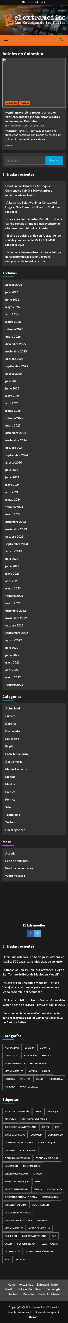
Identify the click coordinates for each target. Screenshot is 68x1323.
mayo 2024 (12, 484)
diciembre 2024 (15, 432)
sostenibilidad (26, 1243)
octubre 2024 (14, 447)
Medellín (42, 1220)
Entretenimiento (16, 754)
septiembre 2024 (16, 455)
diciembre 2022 (15, 610)
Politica (10, 799)
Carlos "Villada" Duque (18, 125)
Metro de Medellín (39, 1228)
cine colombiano (15, 1134)
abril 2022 (12, 669)
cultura (10, 1150)
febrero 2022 (14, 684)
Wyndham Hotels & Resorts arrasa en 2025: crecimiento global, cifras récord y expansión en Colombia (32, 117)
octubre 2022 (14, 625)
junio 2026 (12, 299)
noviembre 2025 (16, 351)
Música (10, 784)
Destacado (12, 731)
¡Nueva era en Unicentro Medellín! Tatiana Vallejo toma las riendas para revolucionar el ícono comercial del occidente (33, 223)
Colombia (36, 1134)
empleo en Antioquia (17, 1181)
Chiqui (45, 1127)
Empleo (10, 746)
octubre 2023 (14, 536)
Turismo (24, 103)
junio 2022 (12, 655)
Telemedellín (12, 1251)
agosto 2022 (13, 640)
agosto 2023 (13, 551)
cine (57, 1127)
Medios (10, 776)
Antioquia (53, 1111)
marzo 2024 (13, 499)
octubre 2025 (14, 358)
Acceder (11, 853)
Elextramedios (32, 1166)
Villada (20, 1259)
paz (54, 1236)
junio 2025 (12, 388)
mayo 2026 (12, 307)
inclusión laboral (15, 1205)
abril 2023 (12, 581)
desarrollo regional (17, 1158)
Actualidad (11, 103)
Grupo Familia (50, 1197)
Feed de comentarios (19, 868)
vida (7, 1259)
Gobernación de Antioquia (21, 1197)
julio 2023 (11, 558)
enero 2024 (13, 514)
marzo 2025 (13, 410)
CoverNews (44, 1312)
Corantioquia (47, 1142)
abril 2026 (12, 314)
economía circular (47, 1158)
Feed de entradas (17, 861)
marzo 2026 (13, 321)
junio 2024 (12, 477)
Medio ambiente (14, 1228)
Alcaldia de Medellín (17, 1111)
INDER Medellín (40, 1205)
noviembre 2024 (16, 440)
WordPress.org (15, 875)
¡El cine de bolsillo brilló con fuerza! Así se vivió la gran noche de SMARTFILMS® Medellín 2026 (33, 240)
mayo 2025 (12, 395)
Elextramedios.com (16, 1173)
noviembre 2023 (16, 529)
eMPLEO (37, 1173)
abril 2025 (12, 403)
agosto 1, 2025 (38, 125)
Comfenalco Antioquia (19, 1142)
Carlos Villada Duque (34, 1119)
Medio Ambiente (16, 769)
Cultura (10, 716)
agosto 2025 (13, 373)
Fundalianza (55, 1189)
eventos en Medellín (16, 1189)
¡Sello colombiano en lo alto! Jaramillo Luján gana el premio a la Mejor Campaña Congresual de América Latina (34, 256)
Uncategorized (15, 830)
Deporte (11, 723)
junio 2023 (12, 566)
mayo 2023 (12, 573)
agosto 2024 (13, 462)
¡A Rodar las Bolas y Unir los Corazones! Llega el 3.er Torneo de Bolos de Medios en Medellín (33, 207)
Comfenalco (55, 1134)
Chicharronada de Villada (20, 1127)
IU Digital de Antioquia (18, 1220)
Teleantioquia (49, 1243)
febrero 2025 (14, 418)
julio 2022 (11, 647)
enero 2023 (13, 603)
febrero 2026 (14, 329)
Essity (38, 1181)
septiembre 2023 (16, 544)
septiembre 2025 (16, 366)
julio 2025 (11, 381)
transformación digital (40, 1251)
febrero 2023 (14, 595)
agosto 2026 (13, 284)
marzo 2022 (13, 677)
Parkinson (11, 1236)
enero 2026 (13, 336)
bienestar (10, 1119)
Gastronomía (13, 761)
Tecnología (12, 814)
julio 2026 (11, 292)
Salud (8, 807)
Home (11, 1284)
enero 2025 (13, 425)
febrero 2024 (14, 507)
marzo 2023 (13, 588)
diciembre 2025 (15, 344)
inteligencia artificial (18, 1212)
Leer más (10, 145)
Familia (38, 1189)
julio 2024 (11, 470)
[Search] (61, 39)
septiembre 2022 (16, 632)
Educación (12, 738)
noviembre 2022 (16, 618)
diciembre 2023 (15, 521)
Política (10, 792)
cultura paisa (28, 1150)
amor (38, 1111)
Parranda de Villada (34, 1236)
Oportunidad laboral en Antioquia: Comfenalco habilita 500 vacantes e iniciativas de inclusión (29, 190)
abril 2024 (12, 492)
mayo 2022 (12, 662)
